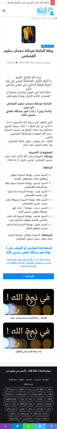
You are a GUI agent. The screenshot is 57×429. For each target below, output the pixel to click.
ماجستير (29, 380)
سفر (30, 389)
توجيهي (22, 409)
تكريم (7, 404)
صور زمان (40, 409)
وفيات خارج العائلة (39, 18)
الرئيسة (51, 18)
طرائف (49, 399)
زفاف (49, 389)
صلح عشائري (10, 409)
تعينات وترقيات (21, 394)
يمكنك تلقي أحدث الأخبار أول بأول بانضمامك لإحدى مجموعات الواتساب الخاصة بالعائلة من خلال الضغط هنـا (28, 263)
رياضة (22, 399)
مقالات (50, 394)
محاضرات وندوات (37, 394)
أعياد (14, 404)
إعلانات (39, 404)
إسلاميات (39, 399)
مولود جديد (39, 389)
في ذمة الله (10, 389)
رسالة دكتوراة (14, 419)
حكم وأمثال (8, 394)
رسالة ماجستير (28, 419)
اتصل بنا (37, 380)
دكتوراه (21, 380)
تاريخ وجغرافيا (24, 414)
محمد (37, 208)
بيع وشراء (49, 404)
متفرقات (21, 389)
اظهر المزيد (29, 276)
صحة (30, 399)
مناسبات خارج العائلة (40, 414)
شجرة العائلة (28, 384)
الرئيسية (46, 380)
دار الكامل (13, 414)
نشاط (30, 409)
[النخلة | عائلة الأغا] (46, 11)
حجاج (49, 409)
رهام (32, 111)
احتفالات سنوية (42, 419)
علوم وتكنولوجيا (10, 399)
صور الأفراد (12, 380)
